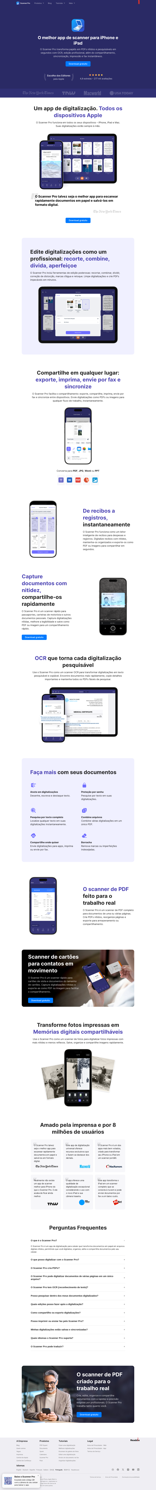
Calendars (43, 1454)
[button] (38, 1475)
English (18, 1470)
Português (59, 1470)
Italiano (45, 1470)
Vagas (18, 1451)
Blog (50, 3)
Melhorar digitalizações (67, 1448)
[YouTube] (133, 1469)
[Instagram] (128, 1469)
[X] (123, 1469)
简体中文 (67, 1470)
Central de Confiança (23, 1460)
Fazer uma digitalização (67, 1445)
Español (32, 1470)
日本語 (52, 1470)
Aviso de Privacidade (111, 1477)
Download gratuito (78, 64)
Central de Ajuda (22, 1457)
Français (39, 1470)
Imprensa (19, 1454)
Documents (43, 1448)
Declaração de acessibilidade (131, 1477)
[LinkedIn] (138, 1469)
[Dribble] (113, 1469)
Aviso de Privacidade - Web (96, 1445)
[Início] (138, 2)
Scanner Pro (44, 1457)
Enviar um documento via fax (69, 1457)
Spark (42, 1451)
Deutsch (25, 1470)
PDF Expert (43, 1445)
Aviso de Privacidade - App (96, 1448)
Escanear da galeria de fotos (69, 1451)
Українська (75, 1470)
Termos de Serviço (93, 1451)
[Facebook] (118, 1469)
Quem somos (20, 1448)
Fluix (41, 1460)
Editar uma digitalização (67, 1454)
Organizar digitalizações (67, 1460)
